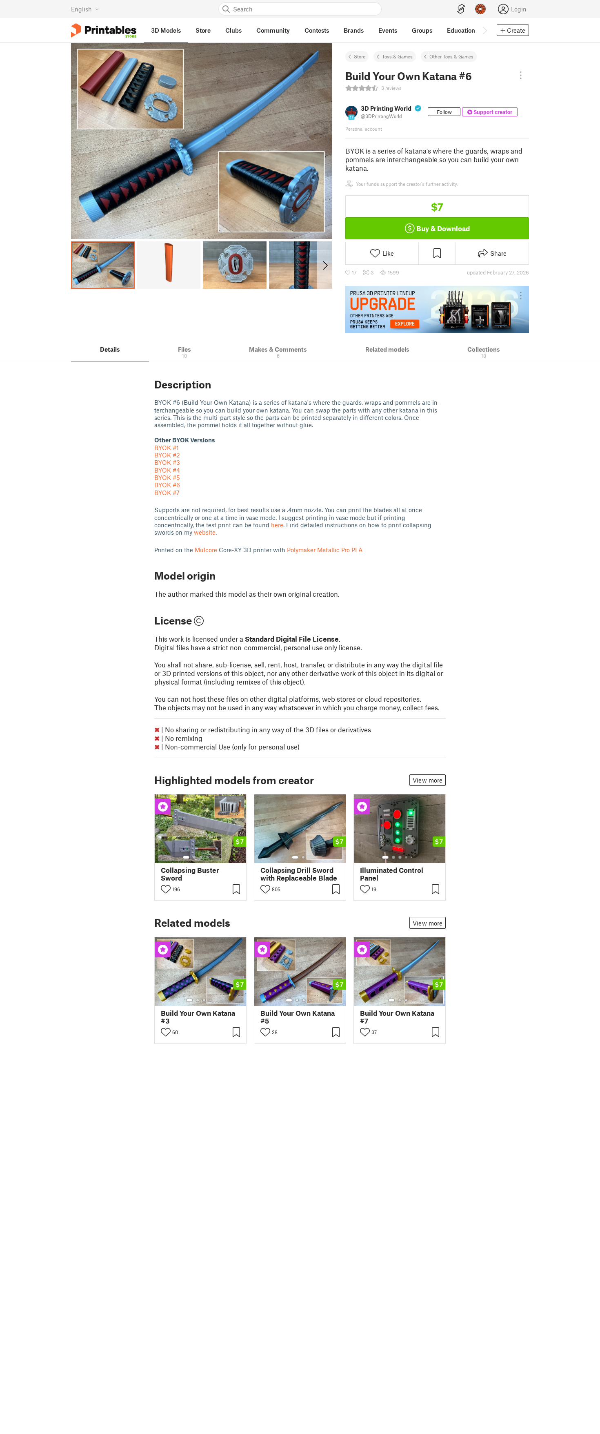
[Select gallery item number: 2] (194, 857)
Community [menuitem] (273, 30)
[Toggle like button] (166, 889)
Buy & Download (443, 228)
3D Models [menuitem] (166, 30)
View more (427, 780)
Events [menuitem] (387, 30)
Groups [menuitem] (422, 30)
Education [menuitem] (461, 30)
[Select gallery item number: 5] (213, 857)
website (205, 532)
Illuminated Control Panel (391, 874)
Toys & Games (397, 56)
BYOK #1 (166, 447)
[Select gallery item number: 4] (207, 857)
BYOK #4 (167, 470)
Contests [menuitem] (316, 30)
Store (359, 56)
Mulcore (206, 549)
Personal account (363, 129)
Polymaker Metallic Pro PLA (324, 549)
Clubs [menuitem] (233, 30)
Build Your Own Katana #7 (397, 1017)
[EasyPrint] (461, 9)
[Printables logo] (103, 30)
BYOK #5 (167, 477)
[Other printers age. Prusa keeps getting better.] (437, 309)
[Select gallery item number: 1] (186, 857)
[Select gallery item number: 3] (200, 857)
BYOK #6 (167, 484)
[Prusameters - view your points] (480, 9)
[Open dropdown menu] (521, 75)
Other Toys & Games (451, 56)
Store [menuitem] (203, 30)
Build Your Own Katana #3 (198, 1017)
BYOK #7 (167, 492)
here (277, 525)
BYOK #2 (167, 455)
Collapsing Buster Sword (190, 874)
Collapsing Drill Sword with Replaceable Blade (298, 874)
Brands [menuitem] (354, 30)
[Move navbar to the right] (484, 30)
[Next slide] (324, 265)
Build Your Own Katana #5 (297, 1017)
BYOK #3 (167, 462)
